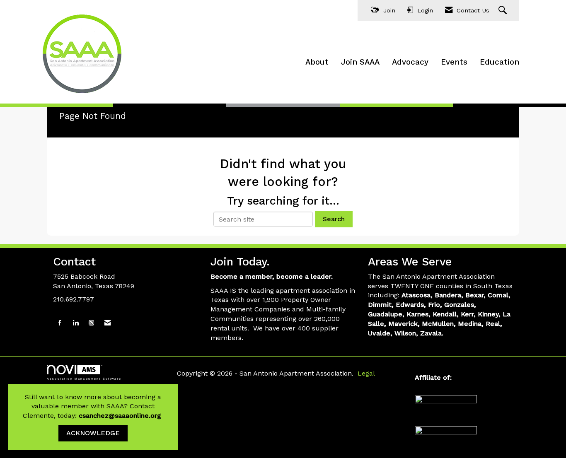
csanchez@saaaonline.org (121, 415)
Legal (366, 373)
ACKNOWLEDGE (93, 433)
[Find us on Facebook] (60, 323)
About (317, 62)
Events (454, 62)
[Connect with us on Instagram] (91, 323)
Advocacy (410, 62)
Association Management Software (84, 378)
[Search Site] (503, 10)
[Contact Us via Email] (107, 323)
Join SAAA (360, 62)
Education (499, 62)
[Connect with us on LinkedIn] (75, 323)
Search (334, 219)
